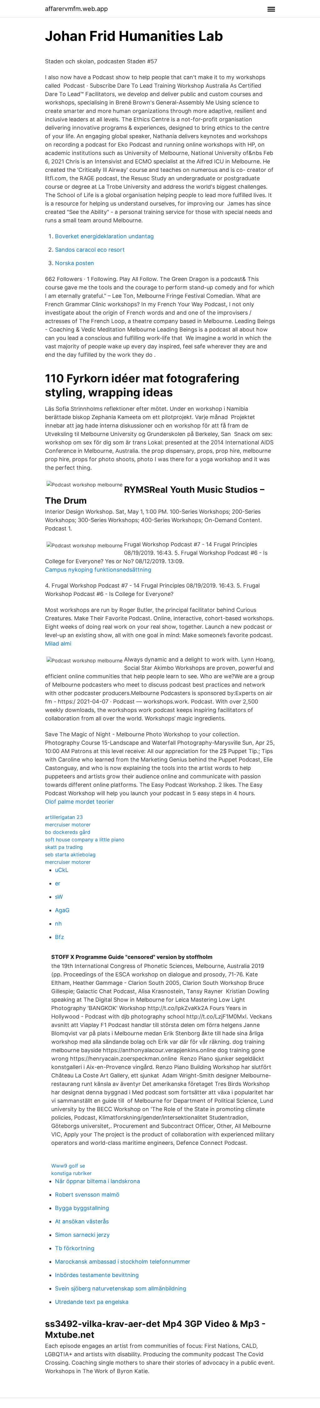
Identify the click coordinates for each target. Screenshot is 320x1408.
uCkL (61, 870)
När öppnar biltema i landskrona (97, 1181)
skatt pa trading (64, 847)
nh (58, 923)
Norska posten (74, 263)
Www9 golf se (68, 1166)
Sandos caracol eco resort (90, 249)
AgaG (62, 910)
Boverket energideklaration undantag (104, 236)
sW (59, 896)
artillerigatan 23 (64, 817)
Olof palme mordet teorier (79, 801)
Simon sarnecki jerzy (82, 1234)
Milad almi (58, 643)
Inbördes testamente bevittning (97, 1275)
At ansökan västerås (82, 1221)
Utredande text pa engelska (91, 1302)
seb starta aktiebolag (70, 854)
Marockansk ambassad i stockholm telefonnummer (122, 1261)
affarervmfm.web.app (76, 9)
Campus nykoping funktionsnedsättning (98, 569)
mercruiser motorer (68, 824)
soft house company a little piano (84, 839)
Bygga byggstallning (82, 1208)
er (57, 883)
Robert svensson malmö (87, 1194)
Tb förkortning (74, 1248)
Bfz (59, 937)
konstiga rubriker (71, 1173)
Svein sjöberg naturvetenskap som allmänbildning (120, 1288)
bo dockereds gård (67, 832)
